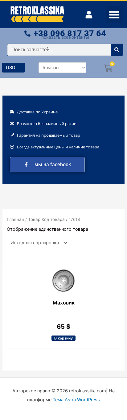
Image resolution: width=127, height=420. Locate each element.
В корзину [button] (63, 338)
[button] (114, 14)
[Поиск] (117, 50)
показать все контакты (65, 37)
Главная (15, 219)
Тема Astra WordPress (76, 399)
